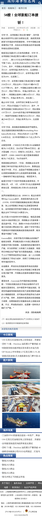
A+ (24, 30)
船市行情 (23, 8)
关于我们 (6, 483)
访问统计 (23, 498)
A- (27, 30)
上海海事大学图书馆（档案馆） (27, 495)
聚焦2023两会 (8, 469)
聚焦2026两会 (8, 461)
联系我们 (16, 487)
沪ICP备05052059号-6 (13, 512)
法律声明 (30, 483)
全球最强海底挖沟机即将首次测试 (17, 443)
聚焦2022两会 (8, 473)
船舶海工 (12, 8)
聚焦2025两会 (8, 465)
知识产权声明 (30, 487)
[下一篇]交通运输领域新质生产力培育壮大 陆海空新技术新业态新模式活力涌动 (20, 319)
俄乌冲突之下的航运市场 (13, 477)
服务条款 (18, 483)
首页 (4, 8)
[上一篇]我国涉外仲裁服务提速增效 (15, 323)
